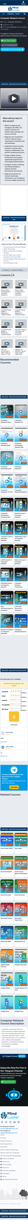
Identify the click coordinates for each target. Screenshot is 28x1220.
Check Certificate (8, 1158)
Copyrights (6, 1173)
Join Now (22, 1056)
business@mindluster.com (9, 1128)
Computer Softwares (17, 270)
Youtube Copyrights (9, 1170)
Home (2, 1135)
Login (4, 4)
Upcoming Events (6, 1144)
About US (5, 1167)
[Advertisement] (14, 67)
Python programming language (10, 1156)
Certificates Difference (10, 1179)
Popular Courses (6, 1141)
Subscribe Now (9, 1082)
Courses (3, 1138)
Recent (18, 14)
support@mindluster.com (8, 1133)
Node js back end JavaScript (9, 1153)
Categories (10, 14)
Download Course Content (12, 49)
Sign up (23, 4)
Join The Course (9, 41)
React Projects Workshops (9, 1150)
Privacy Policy (6, 1164)
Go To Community (8, 45)
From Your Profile (15, 257)
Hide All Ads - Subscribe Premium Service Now (14, 84)
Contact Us (6, 1161)
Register (23, 247)
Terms (4, 1176)
